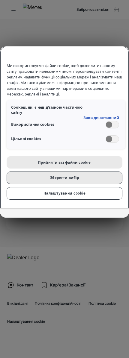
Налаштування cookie (65, 193)
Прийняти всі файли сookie (64, 162)
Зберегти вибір (64, 177)
